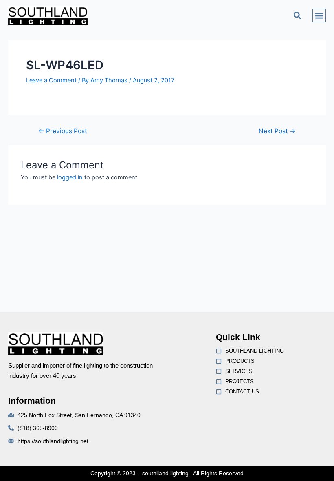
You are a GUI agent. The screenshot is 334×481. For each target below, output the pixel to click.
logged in (70, 177)
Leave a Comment (51, 80)
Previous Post (62, 131)
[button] (297, 15)
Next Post (277, 131)
